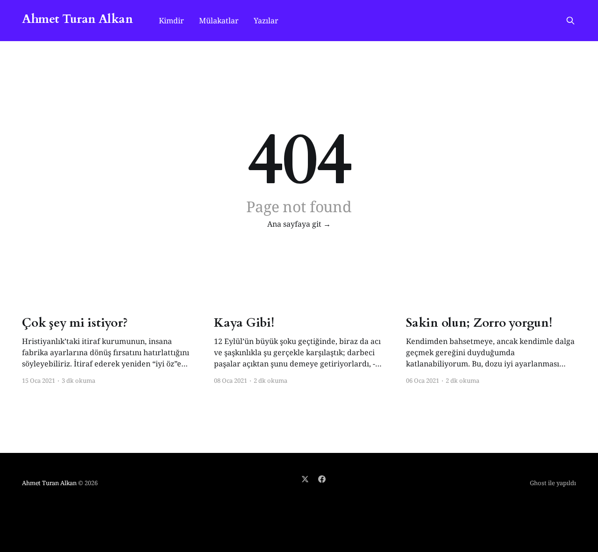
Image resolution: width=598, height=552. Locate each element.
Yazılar (266, 20)
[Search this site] (570, 20)
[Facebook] (322, 479)
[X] (305, 479)
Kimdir (171, 20)
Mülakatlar (219, 20)
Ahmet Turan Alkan (77, 19)
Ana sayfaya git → (299, 224)
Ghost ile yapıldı (553, 483)
